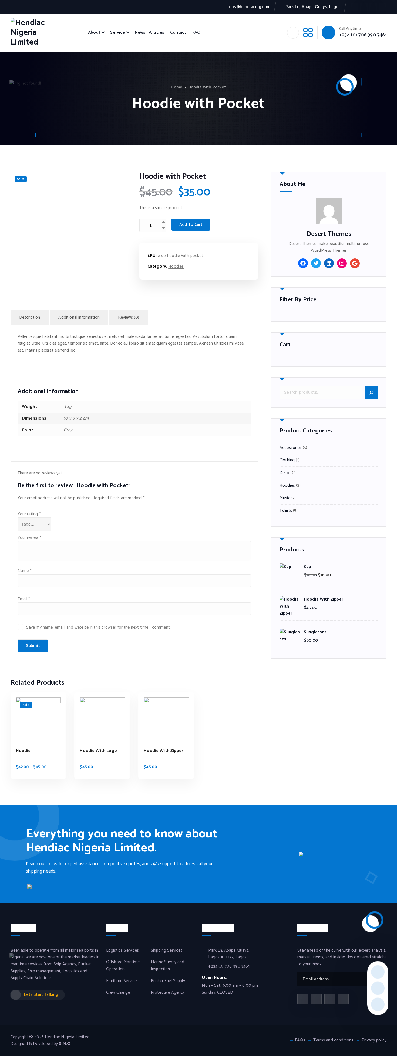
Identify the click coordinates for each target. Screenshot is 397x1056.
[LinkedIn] (329, 263)
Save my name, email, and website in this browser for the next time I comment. (98, 627)
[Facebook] (303, 263)
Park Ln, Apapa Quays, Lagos (313, 6)
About (94, 32)
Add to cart (190, 224)
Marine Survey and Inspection (167, 965)
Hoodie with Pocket (207, 87)
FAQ (196, 32)
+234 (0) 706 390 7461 (362, 35)
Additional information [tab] (79, 317)
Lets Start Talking (41, 994)
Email (24, 599)
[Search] (371, 392)
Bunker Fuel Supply (168, 981)
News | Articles (149, 32)
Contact (178, 32)
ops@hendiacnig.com (249, 6)
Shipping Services (167, 950)
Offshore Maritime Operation (123, 965)
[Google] (355, 263)
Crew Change (118, 992)
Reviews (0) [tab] (128, 317)
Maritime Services (122, 981)
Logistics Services (122, 950)
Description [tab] (29, 317)
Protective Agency (168, 992)
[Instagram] (342, 263)
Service (117, 32)
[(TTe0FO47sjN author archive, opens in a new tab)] (329, 210)
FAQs (300, 1040)
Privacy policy (374, 1040)
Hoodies (176, 266)
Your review (30, 537)
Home (176, 87)
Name (25, 570)
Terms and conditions (333, 1040)
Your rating (29, 514)
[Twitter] (316, 263)
